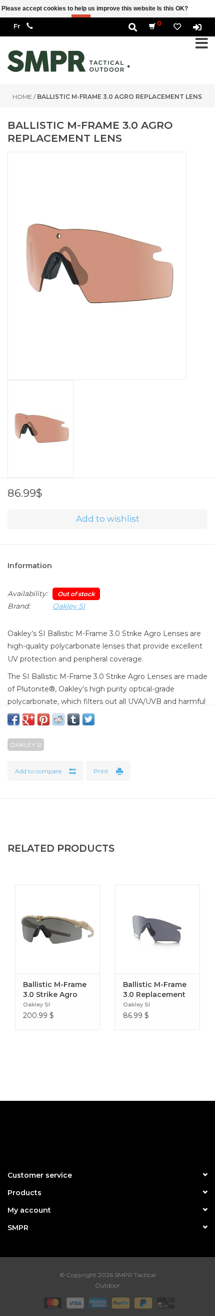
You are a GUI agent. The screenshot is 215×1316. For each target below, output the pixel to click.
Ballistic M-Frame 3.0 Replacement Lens (154, 989)
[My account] (197, 26)
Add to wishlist (108, 519)
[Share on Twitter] (88, 719)
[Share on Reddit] (58, 719)
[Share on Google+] (28, 719)
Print (101, 771)
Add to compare (38, 771)
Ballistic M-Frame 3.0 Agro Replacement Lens (119, 96)
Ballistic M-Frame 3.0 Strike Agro (54, 989)
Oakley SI (68, 606)
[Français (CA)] (17, 26)
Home (22, 96)
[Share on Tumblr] (74, 719)
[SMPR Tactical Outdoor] (69, 61)
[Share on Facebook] (14, 719)
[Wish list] (177, 26)
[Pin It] (44, 719)
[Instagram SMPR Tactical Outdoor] (126, 1131)
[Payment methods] (51, 1302)
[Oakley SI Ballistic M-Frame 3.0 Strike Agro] (57, 929)
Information (30, 565)
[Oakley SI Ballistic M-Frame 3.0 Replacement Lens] (157, 929)
